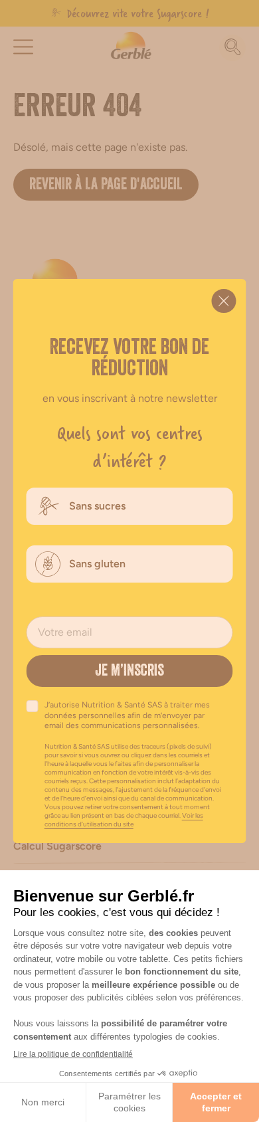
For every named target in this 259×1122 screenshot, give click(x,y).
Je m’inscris (129, 672)
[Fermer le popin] (224, 301)
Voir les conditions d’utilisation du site (123, 819)
